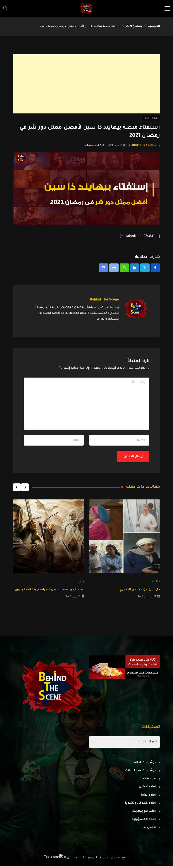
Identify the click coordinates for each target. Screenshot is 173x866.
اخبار (82, 581)
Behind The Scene (141, 145)
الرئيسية (154, 26)
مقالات (156, 581)
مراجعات (149, 779)
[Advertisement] (86, 83)
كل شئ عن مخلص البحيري (139, 589)
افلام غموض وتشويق (140, 803)
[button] (25, 487)
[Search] (5, 8)
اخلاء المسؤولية (144, 819)
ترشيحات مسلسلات (140, 770)
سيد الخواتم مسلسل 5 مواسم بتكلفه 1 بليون (49, 589)
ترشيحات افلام (145, 762)
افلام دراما (148, 795)
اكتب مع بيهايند (144, 811)
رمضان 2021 (134, 26)
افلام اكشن (147, 787)
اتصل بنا (149, 827)
